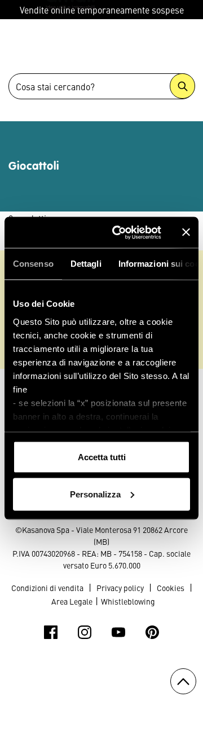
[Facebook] (51, 632)
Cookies (170, 587)
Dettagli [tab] (86, 263)
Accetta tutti (102, 457)
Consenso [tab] (33, 263)
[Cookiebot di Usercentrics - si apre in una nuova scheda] (119, 232)
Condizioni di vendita (47, 587)
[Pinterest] (152, 632)
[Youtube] (118, 632)
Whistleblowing (128, 601)
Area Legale (71, 601)
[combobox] (101, 86)
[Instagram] (84, 632)
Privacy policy (120, 587)
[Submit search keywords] (182, 86)
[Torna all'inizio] (183, 681)
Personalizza (95, 494)
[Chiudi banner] (186, 232)
